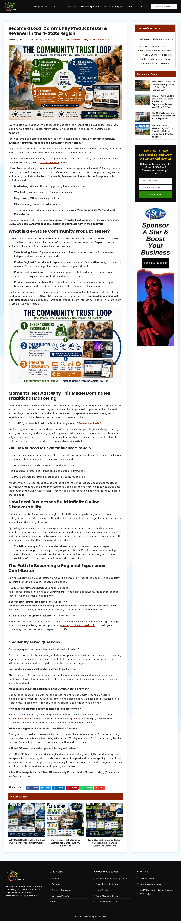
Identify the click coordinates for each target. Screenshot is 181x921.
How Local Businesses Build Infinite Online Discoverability (157, 54)
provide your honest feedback (77, 625)
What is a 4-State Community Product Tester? (157, 39)
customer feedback (31, 718)
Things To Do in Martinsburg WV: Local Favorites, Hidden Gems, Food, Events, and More (163, 131)
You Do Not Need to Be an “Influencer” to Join (157, 50)
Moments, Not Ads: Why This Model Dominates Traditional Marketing (157, 46)
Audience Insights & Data (75, 39)
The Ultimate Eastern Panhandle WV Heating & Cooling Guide (163, 115)
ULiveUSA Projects (113, 6)
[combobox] (164, 6)
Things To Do (40, 6)
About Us (57, 6)
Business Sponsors (90, 6)
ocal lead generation (71, 718)
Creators (71, 6)
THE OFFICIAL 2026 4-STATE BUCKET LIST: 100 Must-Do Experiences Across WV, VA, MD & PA (163, 101)
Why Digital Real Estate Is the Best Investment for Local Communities (27, 841)
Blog (131, 6)
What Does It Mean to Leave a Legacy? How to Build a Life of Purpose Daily (163, 85)
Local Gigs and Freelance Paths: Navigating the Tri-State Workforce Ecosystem (104, 842)
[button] (32, 788)
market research (49, 162)
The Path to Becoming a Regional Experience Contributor (157, 59)
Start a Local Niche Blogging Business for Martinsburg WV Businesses (65, 842)
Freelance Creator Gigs (99, 39)
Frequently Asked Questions (155, 63)
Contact (142, 6)
